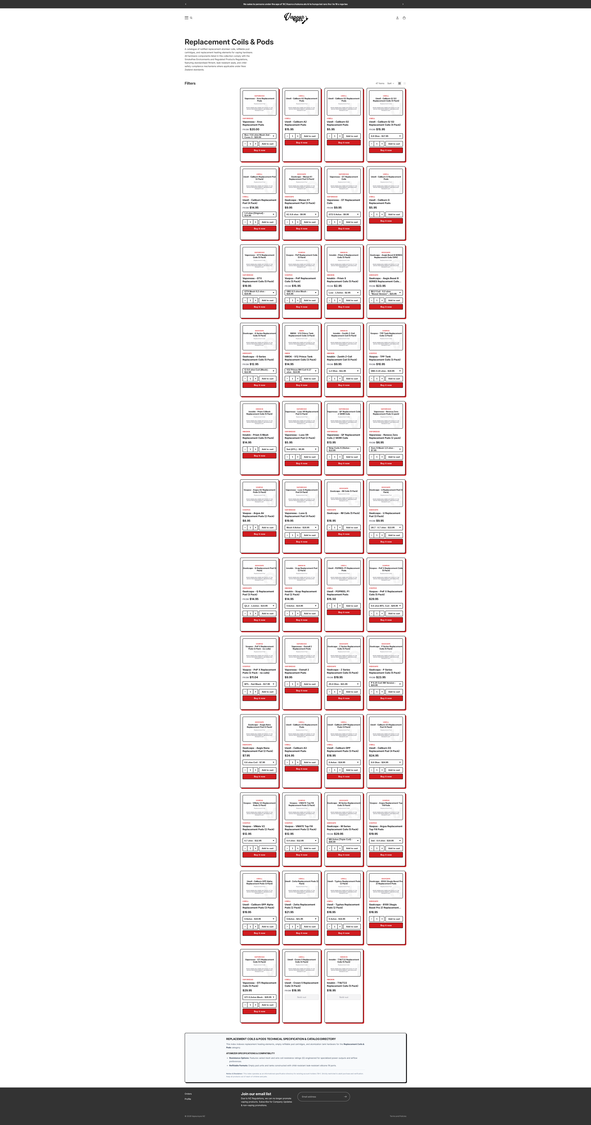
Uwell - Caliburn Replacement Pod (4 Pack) (259, 202)
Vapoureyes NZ (198, 1116)
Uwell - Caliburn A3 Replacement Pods (296, 750)
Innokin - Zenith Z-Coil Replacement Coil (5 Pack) (342, 358)
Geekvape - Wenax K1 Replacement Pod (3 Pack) (300, 202)
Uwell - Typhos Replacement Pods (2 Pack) (343, 906)
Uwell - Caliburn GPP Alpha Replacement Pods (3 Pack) (258, 906)
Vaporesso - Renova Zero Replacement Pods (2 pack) (385, 436)
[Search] (191, 17)
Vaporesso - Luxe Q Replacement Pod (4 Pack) (300, 515)
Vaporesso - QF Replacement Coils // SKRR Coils (343, 436)
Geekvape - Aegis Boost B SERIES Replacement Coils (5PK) (384, 280)
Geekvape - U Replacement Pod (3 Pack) (384, 515)
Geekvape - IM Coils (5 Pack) (343, 513)
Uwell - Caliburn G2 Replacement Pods (338, 123)
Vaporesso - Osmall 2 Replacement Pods (297, 671)
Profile (188, 1099)
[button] (390, 83)
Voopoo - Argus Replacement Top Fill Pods (385, 828)
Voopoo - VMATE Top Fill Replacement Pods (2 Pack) (300, 828)
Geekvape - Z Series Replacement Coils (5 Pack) (342, 671)
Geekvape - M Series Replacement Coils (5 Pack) (342, 828)
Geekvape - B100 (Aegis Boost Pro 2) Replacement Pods (384, 906)
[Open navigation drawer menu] (186, 17)
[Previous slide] (185, 4)
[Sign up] (345, 1096)
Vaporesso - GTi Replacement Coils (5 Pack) (259, 984)
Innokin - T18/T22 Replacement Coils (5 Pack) (342, 984)
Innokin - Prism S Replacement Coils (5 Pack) (342, 280)
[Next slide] (403, 4)
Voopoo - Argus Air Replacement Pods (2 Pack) (258, 515)
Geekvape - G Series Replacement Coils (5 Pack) (258, 358)
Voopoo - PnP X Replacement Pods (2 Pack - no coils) (259, 671)
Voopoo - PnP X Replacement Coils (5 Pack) (385, 593)
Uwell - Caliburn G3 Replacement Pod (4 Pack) (384, 750)
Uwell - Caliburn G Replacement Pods (379, 202)
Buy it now (259, 150)
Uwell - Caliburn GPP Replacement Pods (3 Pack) (343, 750)
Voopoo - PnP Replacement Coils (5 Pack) (300, 280)
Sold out (301, 997)
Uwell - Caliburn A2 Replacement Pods (296, 123)
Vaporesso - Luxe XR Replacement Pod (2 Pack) (300, 436)
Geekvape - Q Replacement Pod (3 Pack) (258, 593)
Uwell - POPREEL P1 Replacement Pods (338, 593)
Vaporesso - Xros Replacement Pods (253, 123)
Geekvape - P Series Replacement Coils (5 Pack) (384, 671)
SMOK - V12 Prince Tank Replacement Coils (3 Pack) (300, 358)
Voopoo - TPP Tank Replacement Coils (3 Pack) (385, 358)
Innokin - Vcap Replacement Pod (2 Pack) (301, 593)
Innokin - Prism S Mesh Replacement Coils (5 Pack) (258, 436)
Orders (188, 1093)
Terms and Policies (398, 1116)
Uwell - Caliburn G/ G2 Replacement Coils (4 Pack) (385, 123)
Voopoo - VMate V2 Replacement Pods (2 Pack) (258, 828)
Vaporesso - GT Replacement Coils (343, 202)
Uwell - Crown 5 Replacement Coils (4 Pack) (301, 984)
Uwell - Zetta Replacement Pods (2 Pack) (300, 906)
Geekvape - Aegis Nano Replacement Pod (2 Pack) (258, 750)
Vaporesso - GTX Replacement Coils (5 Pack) (258, 280)
